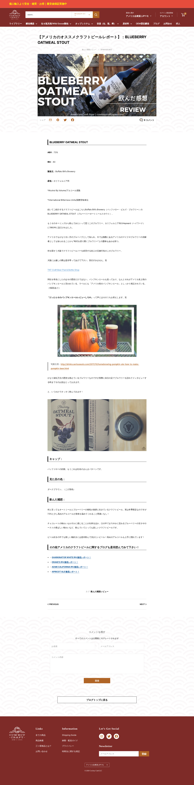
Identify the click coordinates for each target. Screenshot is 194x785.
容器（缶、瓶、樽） (106, 23)
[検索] (96, 14)
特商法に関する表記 (71, 751)
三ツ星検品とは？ (43, 746)
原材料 (126, 23)
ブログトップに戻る (97, 699)
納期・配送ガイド (70, 740)
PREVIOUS (54, 604)
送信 (97, 680)
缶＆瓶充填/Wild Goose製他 (54, 23)
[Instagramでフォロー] (101, 736)
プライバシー (68, 746)
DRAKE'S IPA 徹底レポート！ (65, 562)
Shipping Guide (69, 735)
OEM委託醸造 (142, 23)
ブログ (156, 23)
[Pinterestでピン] (57, 120)
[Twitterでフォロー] (109, 736)
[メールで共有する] (50, 120)
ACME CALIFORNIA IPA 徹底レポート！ (70, 567)
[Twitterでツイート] (65, 120)
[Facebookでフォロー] (116, 736)
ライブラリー (15, 23)
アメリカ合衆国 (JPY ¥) (95, 765)
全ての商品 (41, 735)
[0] (183, 14)
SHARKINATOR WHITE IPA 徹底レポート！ (71, 557)
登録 (144, 753)
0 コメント (149, 120)
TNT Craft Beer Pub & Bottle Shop (63, 270)
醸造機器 (30, 23)
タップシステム (82, 23)
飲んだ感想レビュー (89, 50)
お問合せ (168, 23)
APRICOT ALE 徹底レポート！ (65, 571)
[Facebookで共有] (72, 120)
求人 (178, 23)
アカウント (165, 16)
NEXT (142, 604)
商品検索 (40, 740)
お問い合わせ (42, 751)
